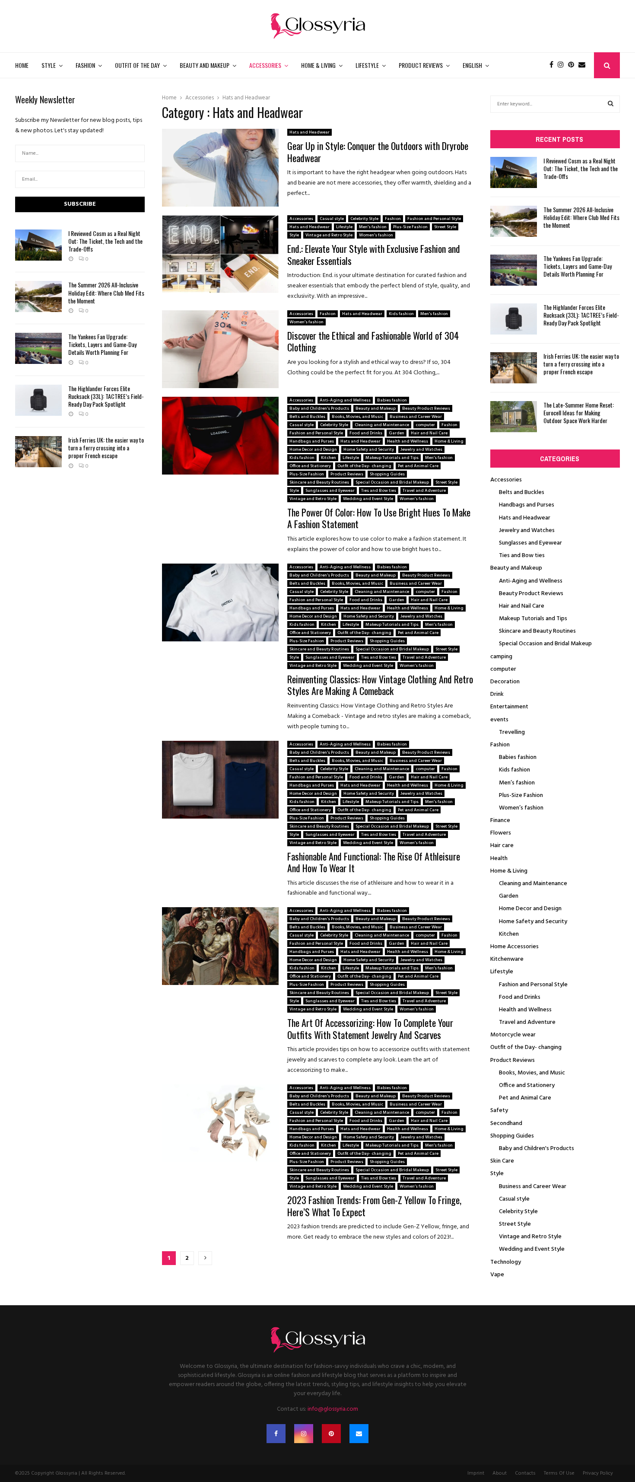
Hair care (502, 846)
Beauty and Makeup (204, 65)
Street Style (445, 226)
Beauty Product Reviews (426, 408)
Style (48, 65)
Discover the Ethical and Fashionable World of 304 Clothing (373, 341)
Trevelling (512, 732)
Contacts (525, 1473)
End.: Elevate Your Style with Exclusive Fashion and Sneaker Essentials (373, 255)
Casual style (332, 218)
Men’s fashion (373, 226)
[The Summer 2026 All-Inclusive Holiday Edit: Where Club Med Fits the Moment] (38, 296)
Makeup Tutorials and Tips (392, 457)
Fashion (85, 65)
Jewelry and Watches (421, 449)
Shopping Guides (387, 474)
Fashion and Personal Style (434, 218)
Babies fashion (392, 400)
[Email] (584, 65)
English (472, 65)
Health (499, 859)
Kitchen (328, 457)
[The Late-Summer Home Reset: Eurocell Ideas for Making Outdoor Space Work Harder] (513, 416)
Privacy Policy (598, 1473)
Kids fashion (401, 313)
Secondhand (506, 1123)
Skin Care (502, 1161)
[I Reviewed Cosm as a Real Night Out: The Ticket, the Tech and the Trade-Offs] (38, 245)
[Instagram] (563, 65)
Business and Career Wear (416, 416)
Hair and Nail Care (429, 433)
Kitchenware (507, 959)
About (499, 1473)
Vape (497, 1275)
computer (425, 424)
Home (22, 65)
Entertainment (509, 707)
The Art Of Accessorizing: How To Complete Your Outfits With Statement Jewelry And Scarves (370, 1029)
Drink (497, 694)
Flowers (500, 833)
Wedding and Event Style (368, 498)
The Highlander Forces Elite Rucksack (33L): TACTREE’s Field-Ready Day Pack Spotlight (106, 396)
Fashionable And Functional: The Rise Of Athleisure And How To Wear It (373, 862)
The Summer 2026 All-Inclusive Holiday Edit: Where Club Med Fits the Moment (106, 292)
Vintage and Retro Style (328, 235)
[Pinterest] (573, 65)
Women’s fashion (376, 235)
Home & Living (318, 65)
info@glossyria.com (333, 1409)
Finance (500, 820)
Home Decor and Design (313, 449)
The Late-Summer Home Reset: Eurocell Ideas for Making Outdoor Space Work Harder (578, 412)
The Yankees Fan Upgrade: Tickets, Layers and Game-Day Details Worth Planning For (102, 344)
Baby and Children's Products (319, 408)
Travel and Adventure (424, 490)
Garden (396, 433)
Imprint (475, 1473)
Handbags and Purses (311, 441)
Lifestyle (367, 65)
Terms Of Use (559, 1473)
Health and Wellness (407, 441)
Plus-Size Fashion (410, 226)
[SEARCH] (610, 104)
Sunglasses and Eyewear (330, 490)
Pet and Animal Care (418, 465)
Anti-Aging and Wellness (345, 400)
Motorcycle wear (513, 1035)
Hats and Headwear (309, 132)
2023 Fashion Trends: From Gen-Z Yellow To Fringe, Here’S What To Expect (374, 1206)
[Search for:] (555, 104)
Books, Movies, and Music (357, 416)
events (499, 720)
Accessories (265, 65)
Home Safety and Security (368, 449)
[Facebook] (553, 65)
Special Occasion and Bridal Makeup (392, 482)
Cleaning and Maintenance (382, 424)
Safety (499, 1110)
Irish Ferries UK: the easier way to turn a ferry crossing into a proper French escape (106, 447)
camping (501, 657)
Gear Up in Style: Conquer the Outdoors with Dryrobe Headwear (377, 152)
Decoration (505, 682)
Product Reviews (421, 65)
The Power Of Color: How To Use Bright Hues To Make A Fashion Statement (378, 518)
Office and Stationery (310, 465)
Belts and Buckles (307, 416)
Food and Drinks (365, 433)
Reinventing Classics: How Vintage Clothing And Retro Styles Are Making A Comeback (380, 685)
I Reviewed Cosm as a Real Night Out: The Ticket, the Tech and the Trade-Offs (105, 241)
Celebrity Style (364, 218)
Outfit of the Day (137, 65)
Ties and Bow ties (378, 490)
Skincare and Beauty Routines (319, 482)
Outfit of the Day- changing (364, 465)
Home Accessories (514, 947)
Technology (505, 1262)
